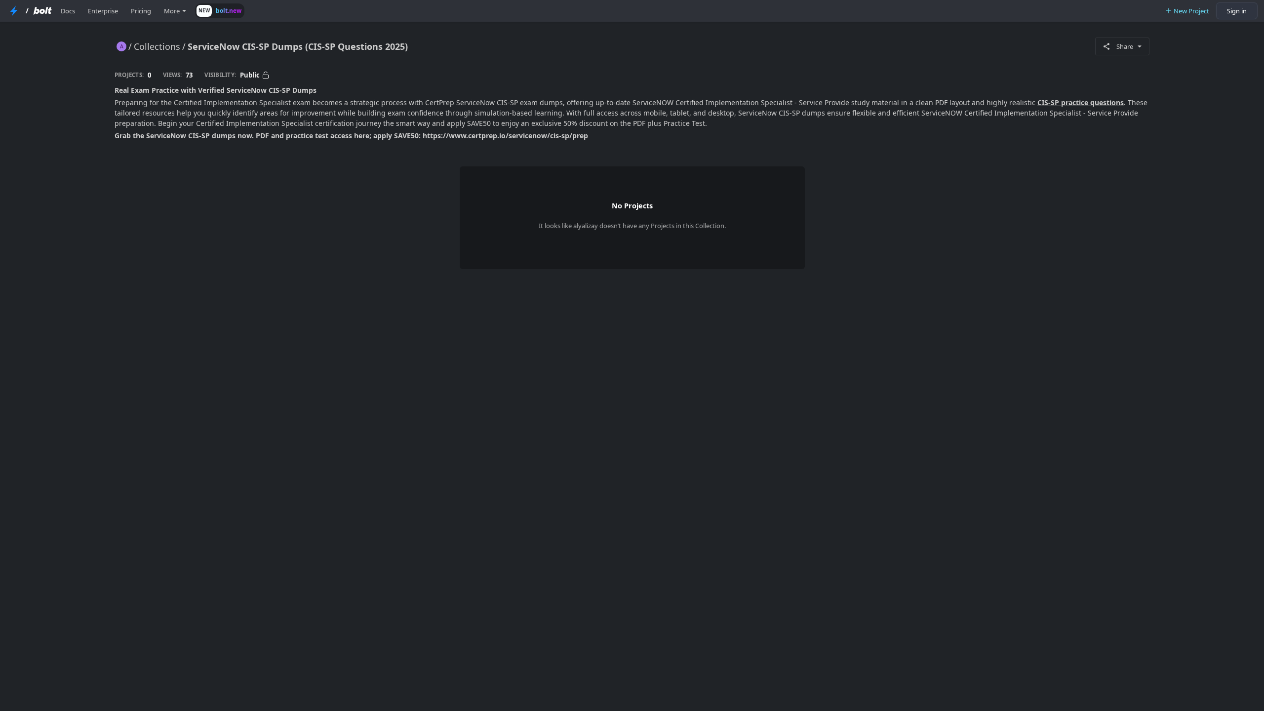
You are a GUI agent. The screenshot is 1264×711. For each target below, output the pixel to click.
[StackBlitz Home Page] (14, 11)
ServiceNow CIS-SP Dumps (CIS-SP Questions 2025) (298, 46)
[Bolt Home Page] (42, 11)
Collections (157, 46)
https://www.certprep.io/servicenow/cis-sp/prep (505, 135)
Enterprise (103, 10)
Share (1124, 46)
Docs (68, 10)
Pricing (141, 10)
